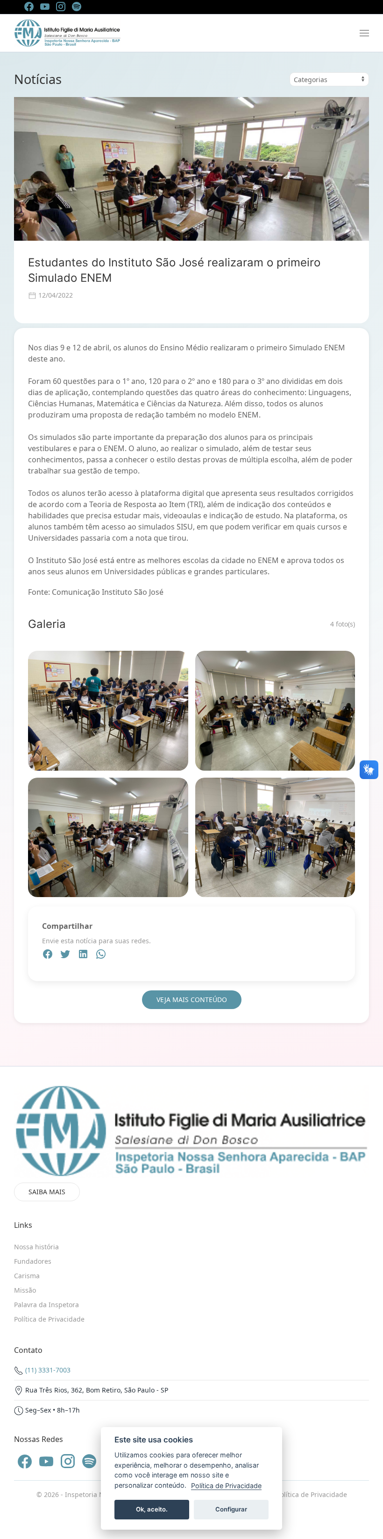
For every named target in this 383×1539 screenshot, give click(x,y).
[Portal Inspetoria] (67, 33)
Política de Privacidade (312, 1494)
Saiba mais (46, 1191)
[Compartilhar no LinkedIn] (84, 955)
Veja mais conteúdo (191, 999)
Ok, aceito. (152, 1509)
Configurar (231, 1509)
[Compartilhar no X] (66, 955)
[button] (364, 33)
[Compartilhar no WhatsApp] (100, 955)
